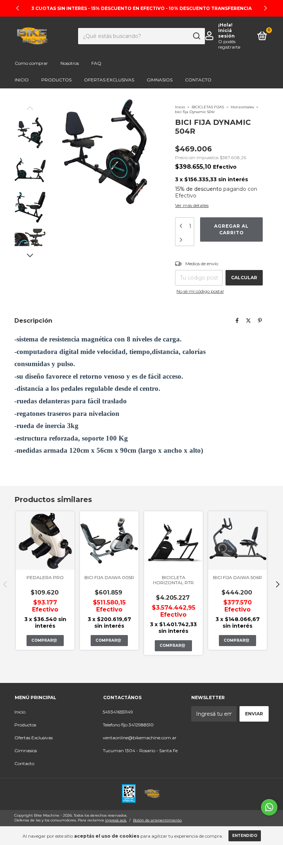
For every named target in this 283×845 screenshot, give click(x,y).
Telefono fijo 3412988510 (128, 724)
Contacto (198, 80)
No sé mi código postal (200, 291)
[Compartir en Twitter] (248, 320)
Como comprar (31, 63)
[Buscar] (196, 36)
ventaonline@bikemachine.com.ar (140, 737)
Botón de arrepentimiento (157, 820)
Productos (56, 80)
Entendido (244, 835)
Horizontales (242, 107)
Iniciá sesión (226, 33)
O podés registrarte (229, 44)
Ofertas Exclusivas (109, 80)
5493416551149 (118, 712)
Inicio (22, 80)
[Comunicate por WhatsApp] (269, 807)
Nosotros (69, 63)
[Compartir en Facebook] (237, 320)
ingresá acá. (116, 820)
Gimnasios (159, 80)
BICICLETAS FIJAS (208, 107)
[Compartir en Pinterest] (260, 320)
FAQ (96, 63)
